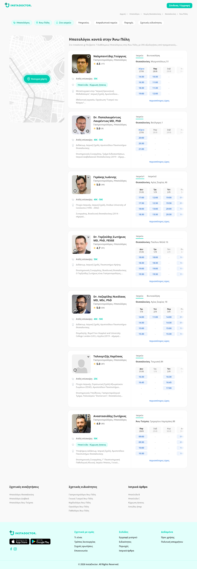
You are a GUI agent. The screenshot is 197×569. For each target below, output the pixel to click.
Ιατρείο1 (140, 176)
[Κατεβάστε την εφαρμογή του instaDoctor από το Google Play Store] (40, 541)
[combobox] (21, 22)
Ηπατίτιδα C (134, 498)
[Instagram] (15, 549)
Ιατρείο (139, 55)
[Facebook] (11, 549)
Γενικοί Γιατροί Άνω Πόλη (81, 498)
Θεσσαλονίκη (170, 14)
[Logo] (18, 5)
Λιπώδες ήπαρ (135, 506)
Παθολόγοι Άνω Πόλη (79, 510)
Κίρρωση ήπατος (136, 502)
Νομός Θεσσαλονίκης (152, 14)
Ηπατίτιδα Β (134, 494)
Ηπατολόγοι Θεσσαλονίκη (21, 494)
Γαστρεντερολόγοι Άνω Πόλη (82, 494)
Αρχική (123, 14)
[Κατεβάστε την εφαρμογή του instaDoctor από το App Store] (19, 541)
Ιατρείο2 (152, 176)
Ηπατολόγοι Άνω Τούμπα (21, 502)
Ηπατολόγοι (134, 14)
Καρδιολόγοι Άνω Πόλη (80, 502)
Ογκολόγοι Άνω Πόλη (79, 506)
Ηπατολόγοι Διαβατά (19, 498)
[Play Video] (88, 131)
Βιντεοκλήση (153, 55)
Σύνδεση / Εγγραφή (179, 5)
